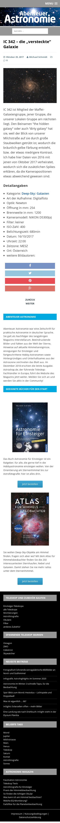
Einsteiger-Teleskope (13, 606)
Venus (6, 746)
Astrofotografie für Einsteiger (17, 786)
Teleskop (7, 749)
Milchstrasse (9, 739)
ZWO (5, 646)
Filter (5, 623)
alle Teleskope (10, 609)
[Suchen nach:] (30, 30)
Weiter (30, 303)
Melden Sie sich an (39, 376)
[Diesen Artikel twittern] (30, 273)
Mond (6, 732)
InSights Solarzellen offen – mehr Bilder (22, 706)
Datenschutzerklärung (30, 817)
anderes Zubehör (11, 626)
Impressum (16, 813)
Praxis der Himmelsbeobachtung (19, 790)
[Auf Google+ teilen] (30, 289)
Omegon (7, 643)
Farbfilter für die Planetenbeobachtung (22, 804)
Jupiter (6, 736)
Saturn (6, 753)
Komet (6, 756)
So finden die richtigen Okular (18, 793)
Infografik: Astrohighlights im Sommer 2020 (24, 678)
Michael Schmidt (38, 56)
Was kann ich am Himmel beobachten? (22, 797)
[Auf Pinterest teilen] (30, 281)
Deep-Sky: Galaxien (35, 193)
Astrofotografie (10, 616)
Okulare (7, 619)
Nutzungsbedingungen (35, 813)
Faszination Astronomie (15, 779)
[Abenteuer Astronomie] (30, 16)
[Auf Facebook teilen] (30, 266)
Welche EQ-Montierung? (15, 800)
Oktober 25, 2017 (15, 56)
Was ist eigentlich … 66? (14, 701)
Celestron (8, 649)
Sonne (6, 763)
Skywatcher (9, 653)
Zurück (30, 299)
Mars (5, 742)
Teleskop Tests (10, 783)
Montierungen (10, 612)
